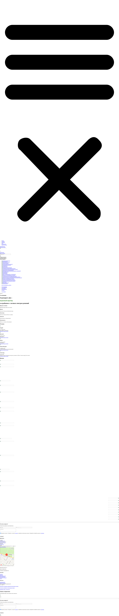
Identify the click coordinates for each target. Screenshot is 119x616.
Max (2, 243)
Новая (5, 258)
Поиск (3, 240)
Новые (4, 259)
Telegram (3, 241)
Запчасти (4, 257)
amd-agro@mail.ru (3, 247)
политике (42, 533)
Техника (1, 257)
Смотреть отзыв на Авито (4, 331)
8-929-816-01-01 (2, 246)
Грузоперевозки (2, 576)
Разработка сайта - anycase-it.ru (5, 589)
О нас (1, 578)
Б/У (1, 258)
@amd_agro (2, 544)
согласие (16, 533)
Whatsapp (3, 242)
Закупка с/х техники (3, 577)
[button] (59, 120)
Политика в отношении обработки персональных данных (9, 586)
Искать (1, 254)
